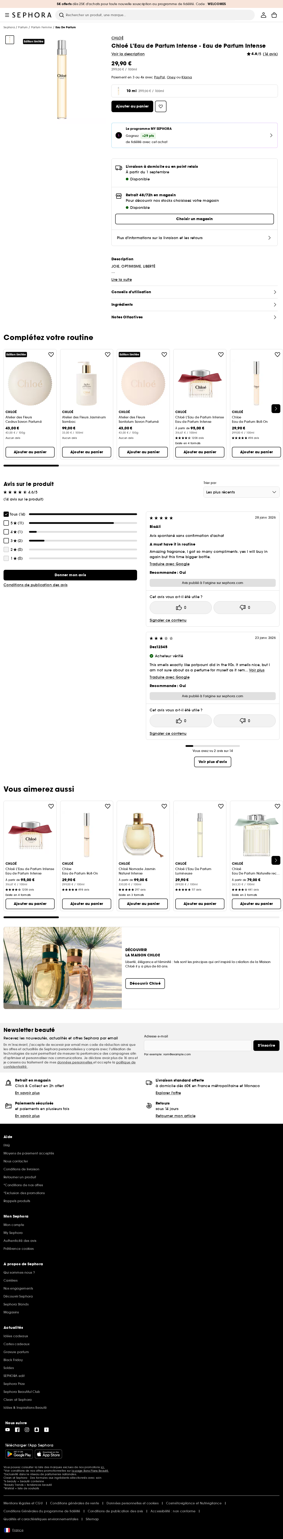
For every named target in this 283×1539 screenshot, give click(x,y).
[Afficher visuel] (9, 39)
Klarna (187, 77)
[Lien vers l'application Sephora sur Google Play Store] (19, 1454)
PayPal (159, 77)
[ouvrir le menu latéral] (7, 15)
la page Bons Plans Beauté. (90, 1470)
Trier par (210, 483)
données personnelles (75, 1062)
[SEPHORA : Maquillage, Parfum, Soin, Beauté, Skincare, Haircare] (32, 15)
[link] (70, 575)
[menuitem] (263, 15)
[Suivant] (276, 408)
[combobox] (241, 492)
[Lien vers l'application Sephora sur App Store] (48, 1454)
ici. (103, 1467)
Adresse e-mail (156, 1036)
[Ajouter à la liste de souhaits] (51, 354)
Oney (171, 77)
